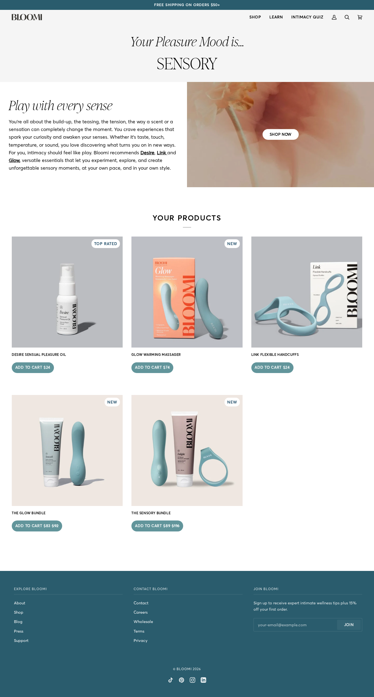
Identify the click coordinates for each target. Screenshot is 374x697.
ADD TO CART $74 (152, 367)
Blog (18, 621)
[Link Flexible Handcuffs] (306, 292)
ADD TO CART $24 (32, 367)
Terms (139, 631)
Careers (141, 612)
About (19, 603)
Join (349, 624)
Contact (141, 603)
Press (18, 631)
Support (21, 640)
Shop (18, 612)
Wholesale (143, 621)
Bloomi (184, 669)
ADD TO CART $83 (37, 526)
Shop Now (280, 134)
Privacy (141, 640)
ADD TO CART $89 (157, 526)
